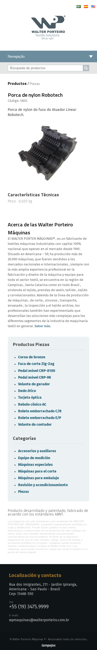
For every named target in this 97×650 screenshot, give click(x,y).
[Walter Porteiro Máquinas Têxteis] (48, 38)
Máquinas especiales (35, 465)
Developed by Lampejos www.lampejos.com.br (48, 645)
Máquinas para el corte (37, 471)
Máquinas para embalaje (38, 478)
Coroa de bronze (31, 357)
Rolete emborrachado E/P (39, 418)
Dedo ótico (27, 391)
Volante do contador (35, 424)
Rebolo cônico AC (32, 404)
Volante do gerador (34, 384)
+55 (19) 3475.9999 (29, 606)
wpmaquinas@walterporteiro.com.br (39, 620)
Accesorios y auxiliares (37, 451)
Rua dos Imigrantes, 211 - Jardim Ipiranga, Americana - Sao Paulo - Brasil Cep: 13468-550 (43, 589)
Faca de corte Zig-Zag (36, 364)
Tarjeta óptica (30, 397)
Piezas (23, 492)
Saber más (42, 326)
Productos (17, 83)
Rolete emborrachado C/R (40, 411)
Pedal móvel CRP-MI (34, 377)
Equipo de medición (34, 458)
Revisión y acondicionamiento (43, 485)
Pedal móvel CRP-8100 (36, 371)
